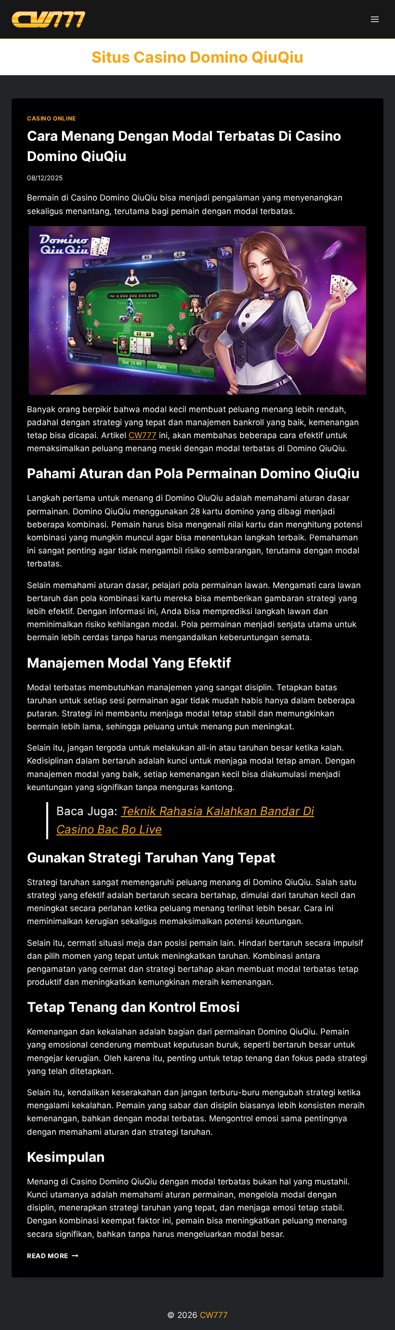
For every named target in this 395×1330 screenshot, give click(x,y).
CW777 (214, 1315)
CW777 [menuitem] (143, 435)
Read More (53, 1256)
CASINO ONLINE (51, 118)
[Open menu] (374, 19)
